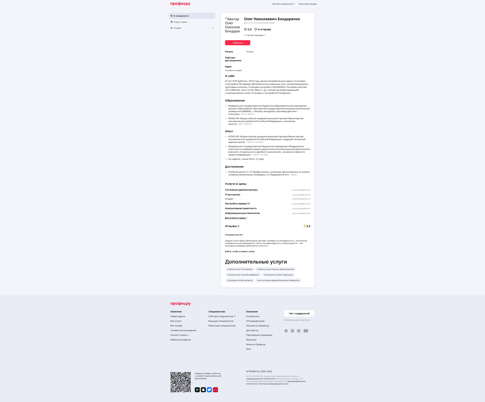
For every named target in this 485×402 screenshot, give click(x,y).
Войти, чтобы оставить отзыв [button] (239, 251)
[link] (237, 42)
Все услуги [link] (176, 320)
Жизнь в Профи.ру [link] (255, 344)
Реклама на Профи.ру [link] (257, 325)
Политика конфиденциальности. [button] (273, 383)
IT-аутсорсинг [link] (232, 194)
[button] (192, 16)
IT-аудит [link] (229, 198)
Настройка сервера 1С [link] (237, 203)
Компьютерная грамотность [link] (241, 208)
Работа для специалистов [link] (221, 325)
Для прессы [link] (252, 330)
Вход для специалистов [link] (220, 320)
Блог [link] (248, 349)
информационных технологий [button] (260, 378)
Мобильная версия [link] (181, 339)
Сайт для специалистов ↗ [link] (222, 316)
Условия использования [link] (183, 330)
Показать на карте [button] (233, 70)
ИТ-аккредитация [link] (255, 320)
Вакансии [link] (251, 339)
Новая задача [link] (178, 316)
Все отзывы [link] (177, 325)
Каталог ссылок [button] (179, 335)
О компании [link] (252, 316)
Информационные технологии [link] (242, 213)
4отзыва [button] (264, 29)
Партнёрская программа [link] (259, 335)
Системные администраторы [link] (241, 189)
